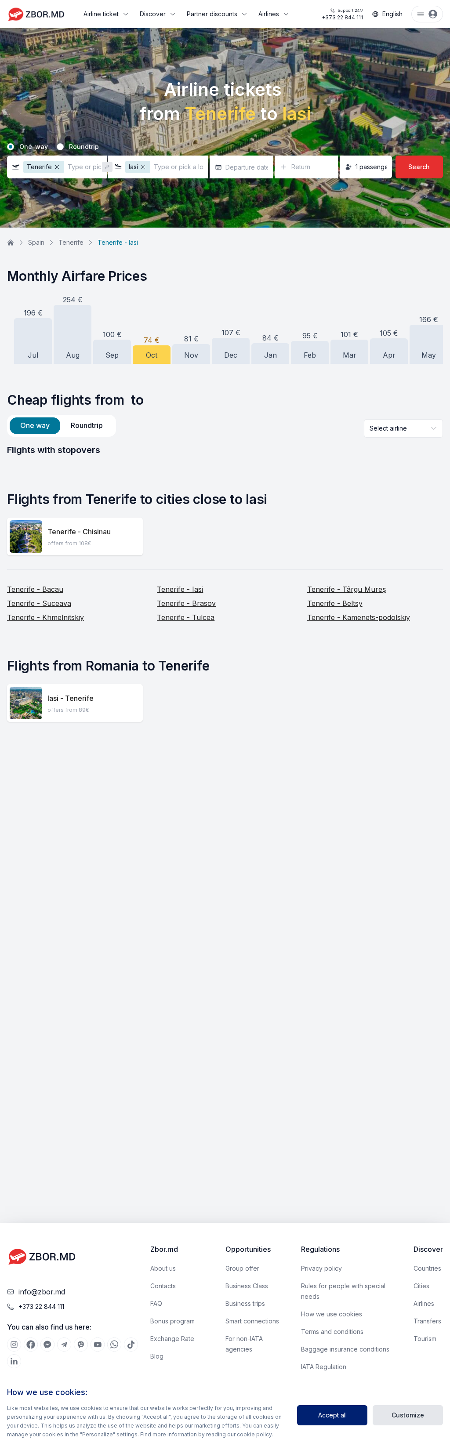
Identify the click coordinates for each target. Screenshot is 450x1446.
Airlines (268, 14)
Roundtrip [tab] (87, 425)
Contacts (163, 1286)
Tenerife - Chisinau (79, 531)
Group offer (242, 1268)
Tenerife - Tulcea (185, 617)
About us (163, 1268)
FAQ (156, 1303)
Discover (153, 14)
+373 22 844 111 (342, 14)
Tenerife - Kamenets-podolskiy (358, 617)
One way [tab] (35, 425)
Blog (156, 1356)
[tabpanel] (225, 450)
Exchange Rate (172, 1338)
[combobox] (403, 428)
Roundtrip (84, 147)
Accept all (332, 1415)
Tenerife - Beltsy (335, 603)
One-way (33, 147)
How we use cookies (331, 1314)
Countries (427, 1268)
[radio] (10, 146)
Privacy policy (321, 1268)
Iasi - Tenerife (70, 698)
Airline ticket (101, 14)
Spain (36, 242)
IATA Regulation (323, 1366)
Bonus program (172, 1321)
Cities (421, 1286)
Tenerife (70, 242)
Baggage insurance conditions (345, 1349)
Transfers (427, 1321)
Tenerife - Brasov (186, 603)
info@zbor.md (41, 1291)
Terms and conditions (332, 1331)
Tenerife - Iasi (180, 589)
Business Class (246, 1286)
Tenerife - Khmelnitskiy (45, 617)
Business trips (245, 1303)
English (392, 14)
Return (300, 166)
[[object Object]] (14, 1344)
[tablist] (61, 426)
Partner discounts (212, 14)
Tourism (425, 1338)
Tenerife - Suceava (39, 603)
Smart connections (252, 1321)
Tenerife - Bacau (35, 589)
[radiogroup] (225, 146)
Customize (408, 1415)
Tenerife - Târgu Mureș (346, 589)
